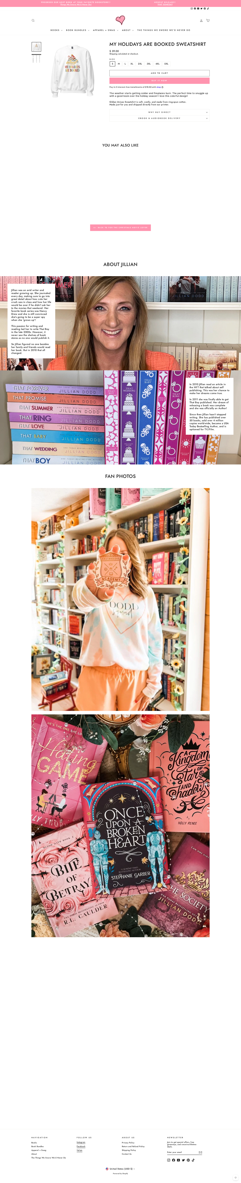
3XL (149, 63)
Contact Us (127, 1154)
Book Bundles (76, 30)
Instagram (81, 1142)
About (127, 30)
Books (56, 30)
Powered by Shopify (120, 1173)
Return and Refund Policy (133, 1146)
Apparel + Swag (104, 30)
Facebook (81, 1146)
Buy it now (159, 80)
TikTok (79, 1150)
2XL (140, 63)
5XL (166, 63)
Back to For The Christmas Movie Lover (122, 227)
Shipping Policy (129, 1150)
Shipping (113, 54)
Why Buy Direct (159, 112)
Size (112, 59)
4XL (158, 63)
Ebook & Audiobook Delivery (159, 118)
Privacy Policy (128, 1142)
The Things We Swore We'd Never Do (163, 30)
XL (132, 63)
